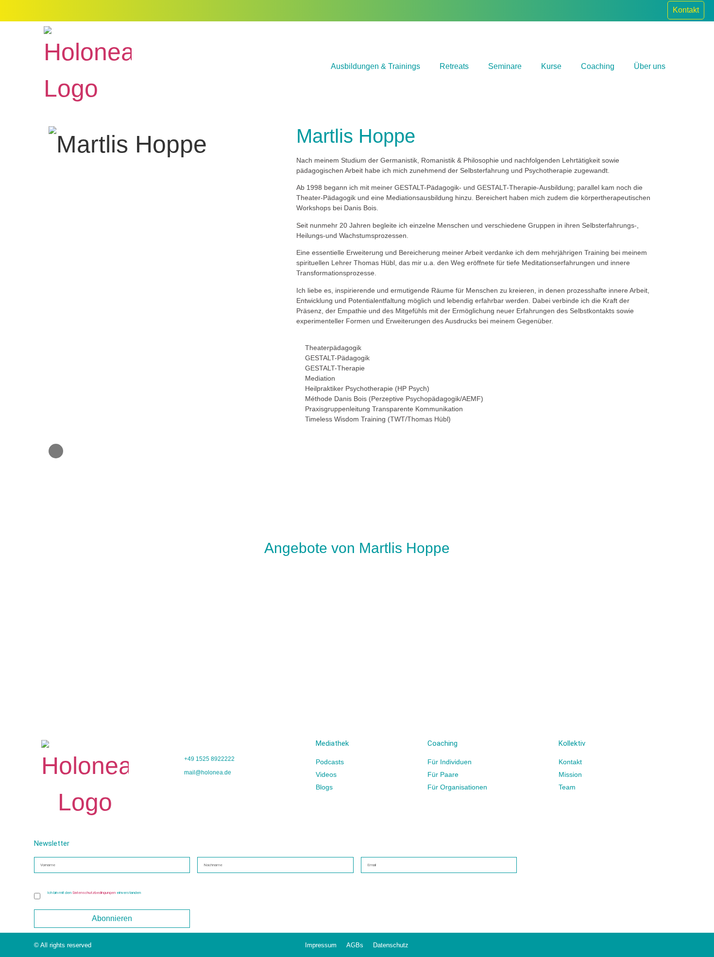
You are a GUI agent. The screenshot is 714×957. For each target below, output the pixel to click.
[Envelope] (56, 451)
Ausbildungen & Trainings (375, 66)
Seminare (505, 66)
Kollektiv (572, 743)
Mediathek (332, 743)
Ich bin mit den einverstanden (94, 892)
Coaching (597, 66)
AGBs (354, 945)
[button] (43, 614)
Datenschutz (390, 945)
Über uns (649, 66)
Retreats (454, 66)
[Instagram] (631, 11)
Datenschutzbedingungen (94, 892)
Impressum (321, 945)
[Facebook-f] (653, 11)
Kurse (551, 66)
